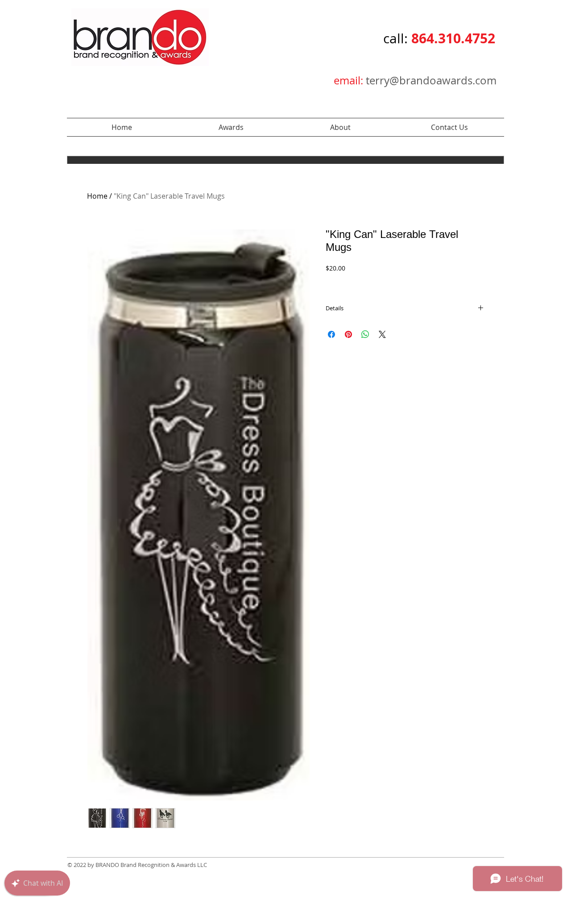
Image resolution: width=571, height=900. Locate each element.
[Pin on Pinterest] (348, 334)
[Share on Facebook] (331, 334)
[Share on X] (382, 334)
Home (97, 196)
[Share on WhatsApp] (365, 334)
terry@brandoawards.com (431, 80)
